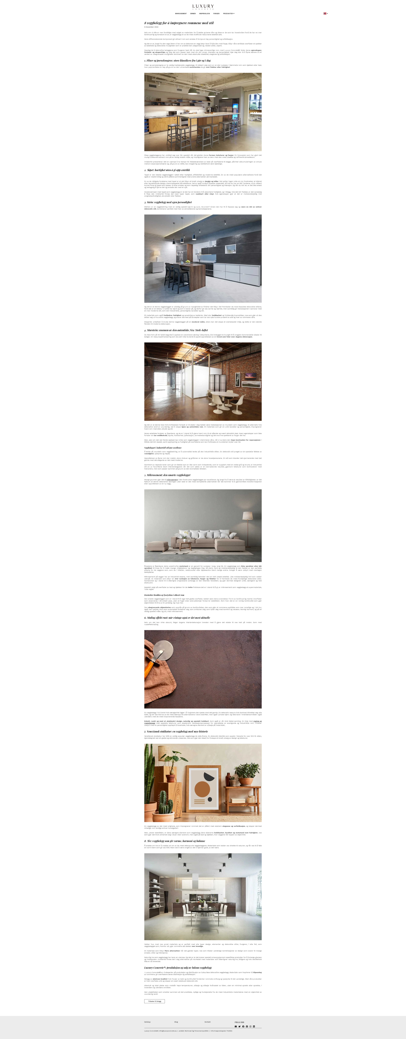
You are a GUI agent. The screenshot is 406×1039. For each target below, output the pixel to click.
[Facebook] (243, 1027)
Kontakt (208, 1022)
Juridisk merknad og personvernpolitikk (193, 1031)
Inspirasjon (204, 13)
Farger (216, 13)
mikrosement (172, 480)
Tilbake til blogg (154, 1001)
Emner (193, 13)
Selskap (147, 1022)
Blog (176, 1022)
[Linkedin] (254, 1027)
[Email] (236, 1027)
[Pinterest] (247, 1027)
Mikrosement (181, 13)
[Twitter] (239, 1027)
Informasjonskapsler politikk (221, 1031)
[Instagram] (250, 1027)
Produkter (228, 13)
